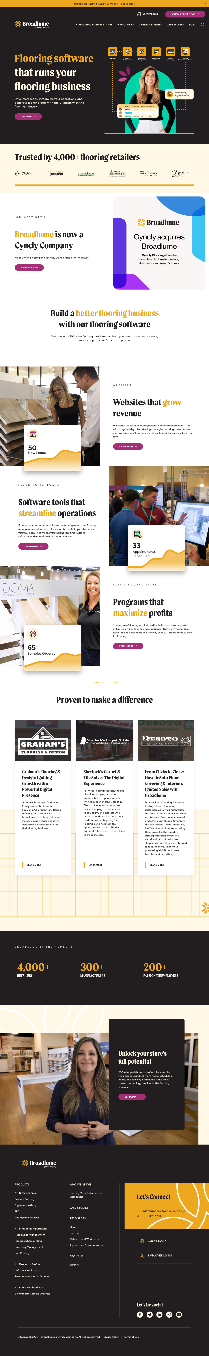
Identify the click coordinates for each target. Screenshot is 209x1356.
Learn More (36, 864)
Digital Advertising (26, 1205)
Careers (74, 1264)
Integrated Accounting (28, 1241)
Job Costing (22, 1253)
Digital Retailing (150, 24)
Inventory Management (29, 1247)
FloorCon (74, 1233)
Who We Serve (80, 1184)
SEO (17, 1211)
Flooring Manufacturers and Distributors (86, 1194)
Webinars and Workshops (84, 1239)
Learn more (128, 3)
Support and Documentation (86, 1245)
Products (22, 1184)
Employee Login (160, 1255)
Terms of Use (131, 1337)
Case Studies (175, 24)
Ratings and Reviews (27, 1217)
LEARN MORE (126, 446)
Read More (27, 267)
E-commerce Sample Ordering (32, 1276)
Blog (192, 24)
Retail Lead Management (30, 1234)
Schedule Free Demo (183, 14)
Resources (77, 1218)
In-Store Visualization (27, 1270)
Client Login (150, 14)
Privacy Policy (111, 1337)
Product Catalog (24, 1199)
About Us (76, 1256)
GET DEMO (26, 116)
